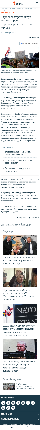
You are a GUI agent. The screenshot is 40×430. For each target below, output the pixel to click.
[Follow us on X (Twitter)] (8, 403)
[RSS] (8, 408)
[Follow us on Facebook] (3, 403)
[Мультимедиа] (12, 427)
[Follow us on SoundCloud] (28, 403)
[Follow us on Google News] (23, 403)
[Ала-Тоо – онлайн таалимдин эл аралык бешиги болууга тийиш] (9, 386)
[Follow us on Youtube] (13, 403)
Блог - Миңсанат (13, 379)
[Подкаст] (13, 408)
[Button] (34, 37)
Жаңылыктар (7, 13)
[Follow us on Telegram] (18, 403)
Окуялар (8, 231)
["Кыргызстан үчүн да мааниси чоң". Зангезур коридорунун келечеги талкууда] (20, 245)
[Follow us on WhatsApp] (3, 408)
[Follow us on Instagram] (33, 403)
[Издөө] (28, 427)
